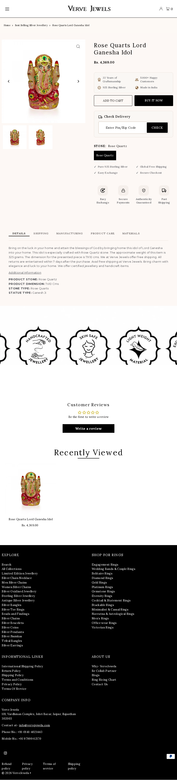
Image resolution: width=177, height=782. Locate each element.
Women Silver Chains (16, 587)
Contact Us (100, 684)
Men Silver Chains (14, 582)
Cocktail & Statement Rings (111, 600)
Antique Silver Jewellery (18, 600)
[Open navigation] (34, 9)
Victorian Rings (103, 627)
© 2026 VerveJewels (15, 773)
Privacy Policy (12, 684)
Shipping (41, 233)
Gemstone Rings (103, 591)
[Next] (78, 81)
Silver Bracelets (13, 623)
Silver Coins (10, 627)
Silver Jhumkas (12, 636)
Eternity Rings (102, 596)
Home (7, 25)
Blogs (96, 675)
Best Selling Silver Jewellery (31, 25)
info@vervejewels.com (34, 725)
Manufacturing (69, 233)
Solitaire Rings (102, 573)
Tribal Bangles (12, 641)
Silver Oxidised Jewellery (19, 591)
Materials (131, 233)
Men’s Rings (100, 618)
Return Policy (11, 671)
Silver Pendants (13, 632)
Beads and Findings (15, 614)
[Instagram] (5, 753)
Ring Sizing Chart (104, 680)
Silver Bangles (12, 605)
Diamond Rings (102, 578)
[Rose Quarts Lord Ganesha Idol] (30, 488)
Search (6, 564)
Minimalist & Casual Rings (110, 609)
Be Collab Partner (104, 671)
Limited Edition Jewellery (20, 573)
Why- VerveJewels (104, 666)
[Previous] (9, 81)
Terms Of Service (14, 689)
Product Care (103, 233)
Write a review (88, 428)
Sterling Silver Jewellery (18, 596)
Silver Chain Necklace (17, 578)
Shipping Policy (13, 675)
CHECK (157, 128)
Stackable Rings (103, 605)
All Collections (12, 569)
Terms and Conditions (17, 680)
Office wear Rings (104, 623)
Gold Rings (99, 582)
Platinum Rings (102, 587)
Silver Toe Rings (13, 609)
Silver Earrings (12, 645)
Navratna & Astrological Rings (113, 614)
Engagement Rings (105, 564)
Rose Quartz (105, 155)
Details (19, 233)
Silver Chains (11, 618)
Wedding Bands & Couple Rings (113, 569)
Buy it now (154, 100)
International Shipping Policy (22, 666)
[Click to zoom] (78, 46)
